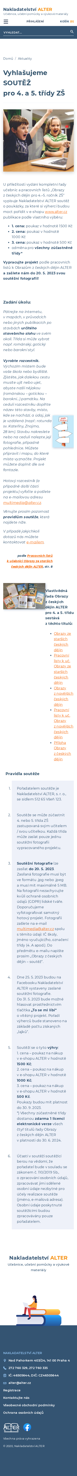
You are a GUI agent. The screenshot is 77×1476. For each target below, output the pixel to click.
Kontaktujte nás (10, 1398)
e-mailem (35, 542)
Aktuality (25, 59)
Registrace (10, 1390)
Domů (8, 59)
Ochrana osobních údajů (10, 1413)
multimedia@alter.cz (22, 503)
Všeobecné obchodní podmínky (10, 1405)
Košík (67, 21)
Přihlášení (35, 21)
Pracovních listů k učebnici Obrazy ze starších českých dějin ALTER (30, 561)
